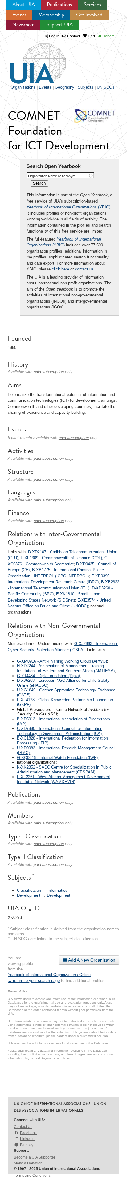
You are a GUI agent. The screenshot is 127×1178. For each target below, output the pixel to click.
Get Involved (89, 15)
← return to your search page (34, 980)
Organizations (23, 87)
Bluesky (26, 1145)
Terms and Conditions (32, 1175)
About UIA (23, 4)
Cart (91, 36)
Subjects (85, 87)
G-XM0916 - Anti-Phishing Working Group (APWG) (62, 661)
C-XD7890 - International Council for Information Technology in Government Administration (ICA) (59, 731)
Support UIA (60, 24)
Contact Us (23, 1127)
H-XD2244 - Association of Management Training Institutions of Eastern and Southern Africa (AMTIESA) (66, 668)
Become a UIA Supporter (34, 1157)
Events (19, 15)
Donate (108, 36)
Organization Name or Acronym (51, 176)
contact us (84, 269)
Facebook (28, 1133)
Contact (73, 36)
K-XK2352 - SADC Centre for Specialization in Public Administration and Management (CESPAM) (64, 769)
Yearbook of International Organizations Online (49, 974)
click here (60, 269)
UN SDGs (105, 87)
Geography (64, 87)
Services (92, 4)
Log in (54, 36)
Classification (29, 890)
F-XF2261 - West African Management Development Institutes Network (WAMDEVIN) (63, 779)
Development (28, 895)
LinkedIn (27, 1139)
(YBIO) (68, 207)
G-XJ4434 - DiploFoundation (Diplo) (48, 675)
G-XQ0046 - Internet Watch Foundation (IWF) (57, 757)
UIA (31, 60)
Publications (59, 4)
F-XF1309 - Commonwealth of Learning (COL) (61, 557)
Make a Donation (28, 1163)
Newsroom (23, 24)
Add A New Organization (91, 960)
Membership (51, 15)
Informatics (57, 890)
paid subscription (49, 372)
